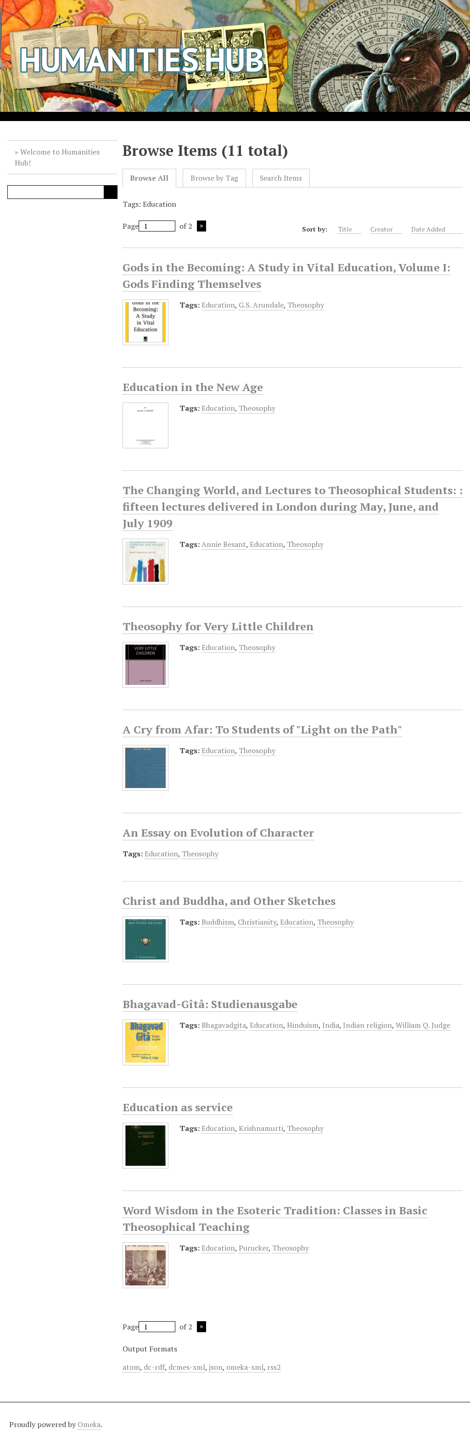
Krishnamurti (261, 1128)
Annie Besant (223, 544)
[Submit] (111, 192)
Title (345, 229)
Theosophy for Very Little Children (218, 626)
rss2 (274, 1367)
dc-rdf (154, 1367)
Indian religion (367, 1025)
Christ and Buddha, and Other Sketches (229, 900)
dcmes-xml (186, 1367)
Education (218, 305)
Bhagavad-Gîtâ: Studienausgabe (210, 1004)
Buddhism (217, 922)
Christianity (257, 922)
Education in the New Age (193, 387)
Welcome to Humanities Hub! (57, 157)
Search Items (281, 178)
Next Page (201, 226)
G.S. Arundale (261, 305)
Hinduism (303, 1025)
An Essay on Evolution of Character (218, 832)
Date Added (429, 229)
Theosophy (305, 305)
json (216, 1367)
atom (131, 1367)
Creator (381, 229)
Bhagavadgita (223, 1025)
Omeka (89, 1424)
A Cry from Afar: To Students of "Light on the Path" (262, 729)
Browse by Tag (214, 178)
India (330, 1025)
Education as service (178, 1107)
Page (131, 226)
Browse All (149, 178)
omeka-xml (244, 1367)
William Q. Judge (423, 1025)
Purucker (254, 1248)
